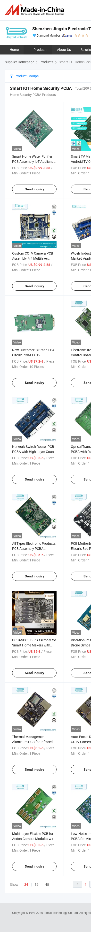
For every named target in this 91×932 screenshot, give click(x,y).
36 (37, 884)
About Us (64, 49)
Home (14, 49)
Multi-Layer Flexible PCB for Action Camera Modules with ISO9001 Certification (33, 838)
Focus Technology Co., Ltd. (61, 913)
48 (47, 884)
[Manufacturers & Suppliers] (35, 9)
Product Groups (26, 76)
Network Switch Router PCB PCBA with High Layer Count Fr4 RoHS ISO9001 (33, 451)
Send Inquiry (34, 189)
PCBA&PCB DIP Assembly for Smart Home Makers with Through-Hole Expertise (34, 645)
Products (40, 49)
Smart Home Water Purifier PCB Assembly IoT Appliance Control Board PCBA (33, 161)
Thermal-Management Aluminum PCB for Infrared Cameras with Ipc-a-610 (32, 741)
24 (26, 884)
